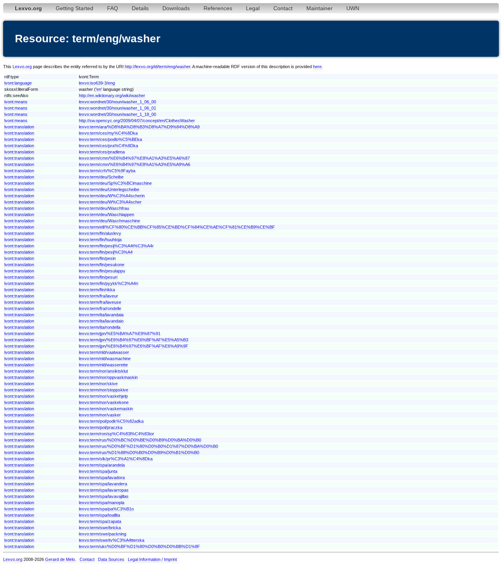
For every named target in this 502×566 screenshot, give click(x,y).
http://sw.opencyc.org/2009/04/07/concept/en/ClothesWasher (137, 120)
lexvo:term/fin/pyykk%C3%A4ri (108, 283)
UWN (352, 8)
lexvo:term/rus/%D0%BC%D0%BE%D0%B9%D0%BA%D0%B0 (140, 440)
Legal (253, 8)
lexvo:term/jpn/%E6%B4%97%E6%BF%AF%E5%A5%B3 (133, 339)
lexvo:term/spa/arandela (102, 465)
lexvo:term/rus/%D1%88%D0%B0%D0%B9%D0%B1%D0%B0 (139, 452)
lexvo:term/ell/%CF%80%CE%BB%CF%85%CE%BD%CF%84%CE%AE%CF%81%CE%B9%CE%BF (177, 227)
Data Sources (111, 559)
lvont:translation (19, 126)
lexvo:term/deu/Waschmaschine (109, 220)
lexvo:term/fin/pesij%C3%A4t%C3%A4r (116, 245)
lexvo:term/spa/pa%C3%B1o (106, 509)
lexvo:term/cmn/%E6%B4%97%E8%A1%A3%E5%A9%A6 (134, 164)
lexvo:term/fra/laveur (98, 296)
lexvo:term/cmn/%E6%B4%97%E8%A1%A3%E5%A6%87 (134, 158)
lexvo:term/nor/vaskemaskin (106, 408)
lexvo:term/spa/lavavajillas (104, 496)
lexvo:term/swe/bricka (100, 527)
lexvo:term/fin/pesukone (101, 264)
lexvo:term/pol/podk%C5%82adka (111, 421)
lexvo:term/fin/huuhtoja (100, 239)
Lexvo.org (22, 66)
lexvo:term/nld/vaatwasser (104, 352)
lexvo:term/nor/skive (98, 383)
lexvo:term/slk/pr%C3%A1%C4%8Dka (116, 458)
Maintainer (319, 8)
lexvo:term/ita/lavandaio (101, 321)
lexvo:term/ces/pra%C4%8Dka (108, 145)
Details (140, 8)
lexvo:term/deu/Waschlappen (106, 214)
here (317, 66)
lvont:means (15, 101)
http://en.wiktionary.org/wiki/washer (112, 95)
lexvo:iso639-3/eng (97, 83)
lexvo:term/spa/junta (98, 471)
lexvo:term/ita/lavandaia (101, 314)
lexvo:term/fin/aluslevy (100, 233)
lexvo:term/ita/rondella (99, 327)
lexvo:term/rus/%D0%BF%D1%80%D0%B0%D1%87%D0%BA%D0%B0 (148, 446)
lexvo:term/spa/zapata (100, 521)
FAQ (112, 8)
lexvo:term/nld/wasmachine (105, 358)
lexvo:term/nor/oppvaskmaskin (108, 377)
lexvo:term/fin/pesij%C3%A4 (106, 252)
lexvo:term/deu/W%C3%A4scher (110, 202)
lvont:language (18, 83)
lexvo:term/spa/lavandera (103, 483)
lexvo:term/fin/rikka (97, 289)
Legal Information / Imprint (152, 559)
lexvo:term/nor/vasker (100, 415)
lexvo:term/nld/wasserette (103, 364)
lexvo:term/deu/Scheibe (101, 177)
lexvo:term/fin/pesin (97, 258)
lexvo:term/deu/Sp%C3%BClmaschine (115, 183)
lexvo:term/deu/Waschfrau (104, 208)
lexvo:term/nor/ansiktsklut (103, 371)
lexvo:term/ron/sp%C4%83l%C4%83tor (116, 433)
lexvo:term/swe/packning (102, 534)
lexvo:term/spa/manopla (101, 502)
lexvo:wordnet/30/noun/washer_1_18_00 (117, 114)
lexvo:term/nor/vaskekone (104, 402)
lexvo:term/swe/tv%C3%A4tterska (111, 540)
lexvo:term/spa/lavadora (102, 477)
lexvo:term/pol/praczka (100, 427)
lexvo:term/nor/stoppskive (103, 390)
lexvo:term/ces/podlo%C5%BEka (110, 139)
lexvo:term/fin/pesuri (98, 277)
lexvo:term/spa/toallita (99, 515)
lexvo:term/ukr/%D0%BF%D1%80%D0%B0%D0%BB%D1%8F (139, 546)
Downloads (176, 8)
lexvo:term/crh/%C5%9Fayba (107, 170)
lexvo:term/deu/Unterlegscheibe (109, 189)
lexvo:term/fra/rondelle (100, 308)
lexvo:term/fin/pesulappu (102, 271)
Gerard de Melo (60, 559)
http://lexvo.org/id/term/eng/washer (157, 66)
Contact (283, 8)
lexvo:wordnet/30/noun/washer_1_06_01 (117, 108)
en (98, 89)
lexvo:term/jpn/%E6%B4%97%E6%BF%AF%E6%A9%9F (133, 346)
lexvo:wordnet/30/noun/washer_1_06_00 (117, 101)
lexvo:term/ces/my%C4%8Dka (108, 133)
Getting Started (74, 8)
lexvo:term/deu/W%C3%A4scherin (112, 195)
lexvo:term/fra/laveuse (100, 302)
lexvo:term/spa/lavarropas (104, 490)
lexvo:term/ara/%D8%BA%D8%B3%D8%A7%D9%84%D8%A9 (139, 126)
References (218, 8)
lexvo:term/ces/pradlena (102, 152)
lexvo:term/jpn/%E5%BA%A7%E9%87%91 (119, 333)
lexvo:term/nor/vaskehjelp (103, 396)
